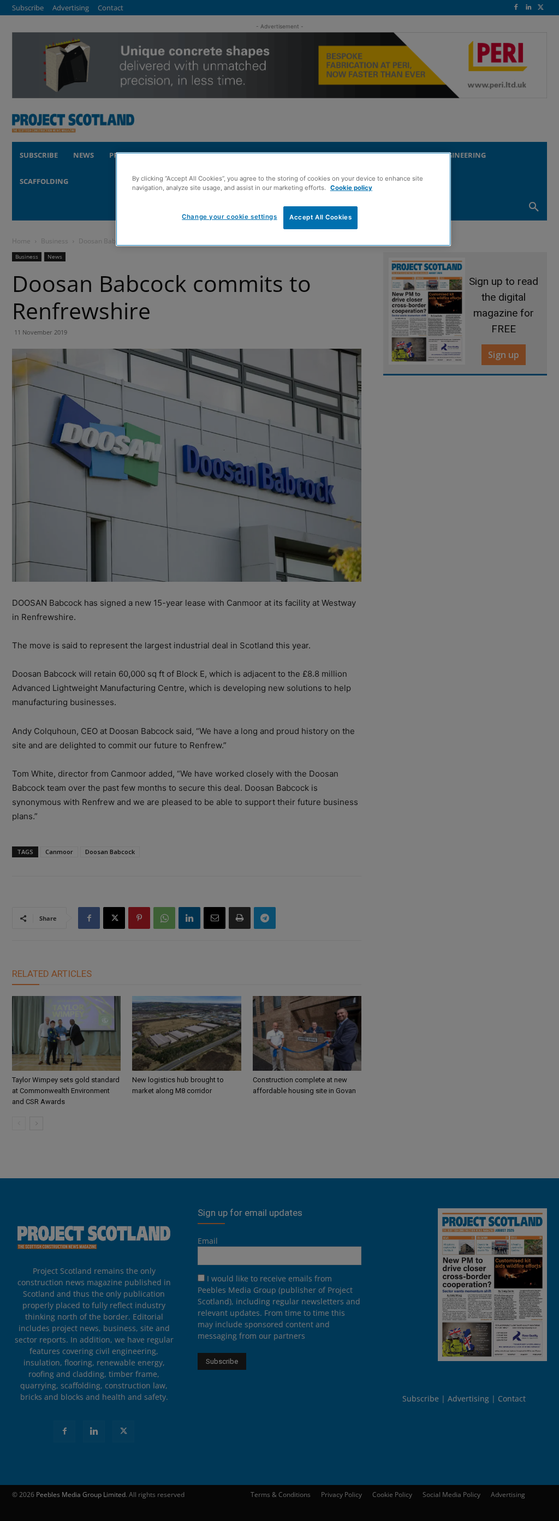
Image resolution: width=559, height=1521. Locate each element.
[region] (283, 199)
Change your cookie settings (229, 216)
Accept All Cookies (320, 217)
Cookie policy (351, 188)
